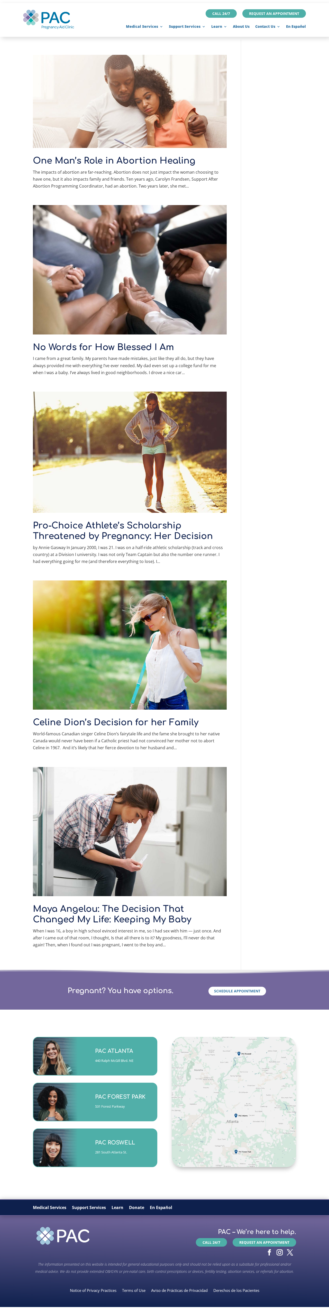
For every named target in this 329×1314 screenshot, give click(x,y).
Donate (136, 1208)
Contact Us (265, 27)
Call (106, 1063)
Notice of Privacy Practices (93, 1290)
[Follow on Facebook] (269, 1252)
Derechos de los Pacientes (236, 1290)
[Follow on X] (290, 1252)
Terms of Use (133, 1290)
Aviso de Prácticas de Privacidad (179, 1290)
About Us (241, 27)
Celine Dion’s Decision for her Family (115, 722)
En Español (296, 27)
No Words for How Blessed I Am (103, 347)
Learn (216, 27)
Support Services (184, 27)
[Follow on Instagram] (279, 1252)
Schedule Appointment (237, 991)
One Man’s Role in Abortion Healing (114, 161)
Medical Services (142, 27)
